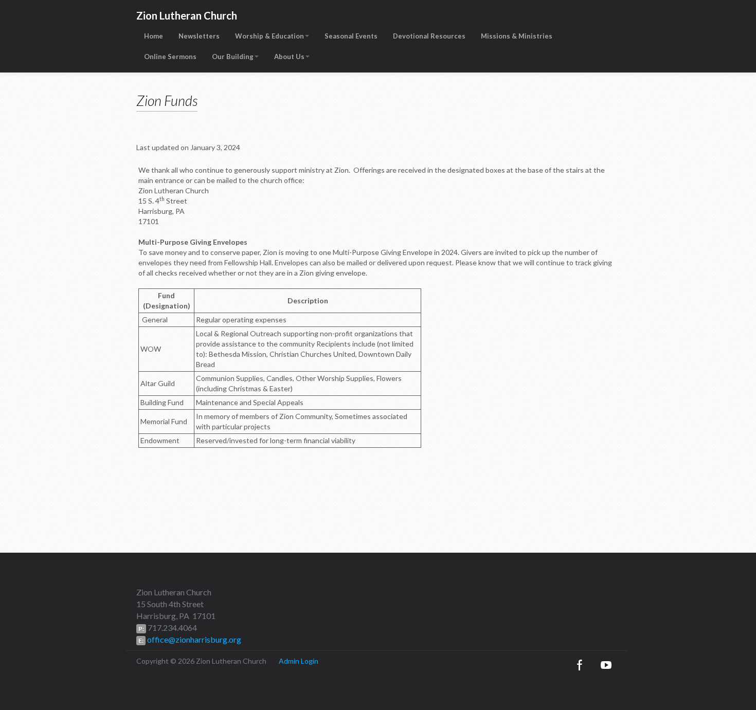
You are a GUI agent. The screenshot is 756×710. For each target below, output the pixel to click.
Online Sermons (170, 56)
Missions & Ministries (516, 36)
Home (153, 36)
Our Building (233, 56)
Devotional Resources (429, 36)
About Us (289, 56)
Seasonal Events (351, 36)
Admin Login (298, 661)
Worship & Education (269, 36)
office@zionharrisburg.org (193, 639)
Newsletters (199, 36)
